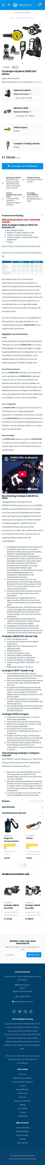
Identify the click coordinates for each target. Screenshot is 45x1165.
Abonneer (35, 955)
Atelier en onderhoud (22, 1101)
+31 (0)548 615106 (23, 996)
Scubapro (6, 67)
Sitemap (22, 1105)
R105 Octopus (20, 127)
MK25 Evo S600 (21, 108)
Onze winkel (22, 1108)
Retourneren (22, 1093)
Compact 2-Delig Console (27, 143)
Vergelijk (22, 1139)
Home (12, 18)
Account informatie (22, 1127)
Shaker (29, 838)
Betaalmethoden (22, 1089)
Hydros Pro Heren (22, 90)
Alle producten (22, 1143)
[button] (22, 63)
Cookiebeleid (23, 1116)
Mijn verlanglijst (22, 1135)
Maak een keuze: (22, 94)
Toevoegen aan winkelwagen (23, 166)
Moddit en (26, 1159)
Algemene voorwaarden (22, 1078)
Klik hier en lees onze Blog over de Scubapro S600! (21, 246)
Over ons (22, 1074)
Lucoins (22, 1086)
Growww (33, 1159)
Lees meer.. (37, 82)
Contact (22, 1112)
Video (16, 67)
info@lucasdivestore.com (23, 1001)
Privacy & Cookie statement (22, 1082)
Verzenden (22, 1097)
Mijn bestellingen (22, 1131)
